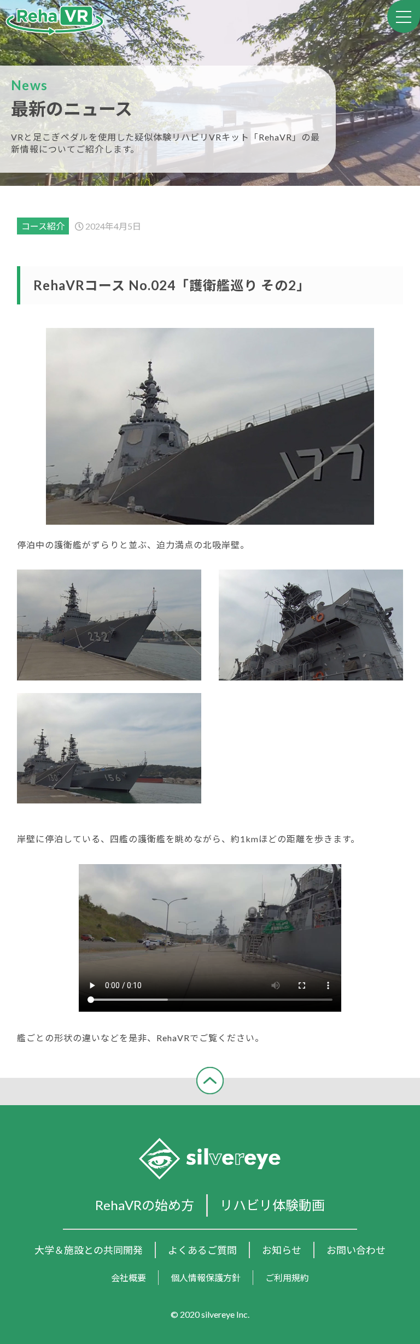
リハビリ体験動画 (272, 1205)
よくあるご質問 (202, 1250)
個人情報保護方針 (206, 1277)
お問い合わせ (356, 1250)
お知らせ (281, 1250)
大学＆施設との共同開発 (88, 1250)
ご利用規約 (287, 1277)
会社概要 (128, 1277)
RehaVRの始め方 (144, 1205)
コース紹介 (43, 226)
